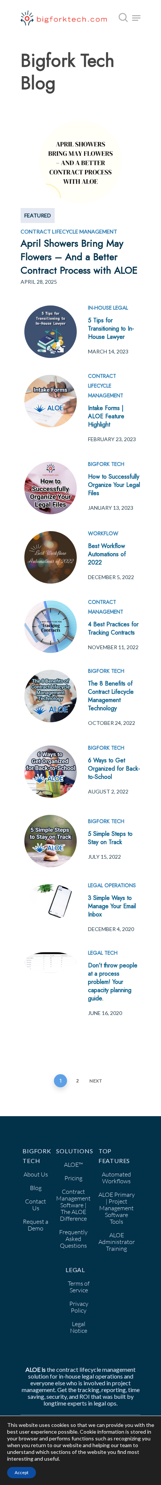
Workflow (103, 533)
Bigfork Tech (106, 464)
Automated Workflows (116, 1177)
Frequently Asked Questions (73, 1239)
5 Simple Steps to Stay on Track (110, 837)
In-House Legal (108, 307)
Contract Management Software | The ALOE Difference (73, 1205)
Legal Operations (112, 885)
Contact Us (35, 1204)
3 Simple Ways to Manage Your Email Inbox (112, 906)
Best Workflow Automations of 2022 (107, 554)
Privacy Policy (78, 1307)
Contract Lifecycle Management (105, 385)
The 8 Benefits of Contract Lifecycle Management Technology (111, 696)
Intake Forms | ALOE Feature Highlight (106, 416)
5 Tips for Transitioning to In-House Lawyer (111, 328)
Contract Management (105, 606)
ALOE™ (73, 1164)
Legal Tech (103, 953)
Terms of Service (78, 1286)
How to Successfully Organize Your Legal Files (114, 484)
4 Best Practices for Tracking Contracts (113, 628)
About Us (36, 1174)
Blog (36, 1187)
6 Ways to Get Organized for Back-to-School (114, 768)
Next (95, 1081)
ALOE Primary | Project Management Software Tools (116, 1208)
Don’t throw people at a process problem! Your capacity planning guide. (112, 982)
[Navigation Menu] (136, 18)
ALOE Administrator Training (116, 1242)
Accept (21, 1472)
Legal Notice (78, 1327)
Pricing (73, 1178)
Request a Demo (35, 1225)
